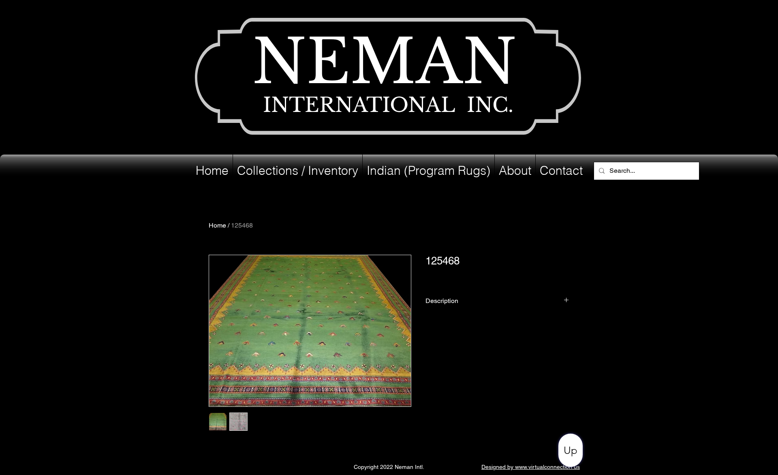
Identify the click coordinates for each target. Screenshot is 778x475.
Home (217, 225)
